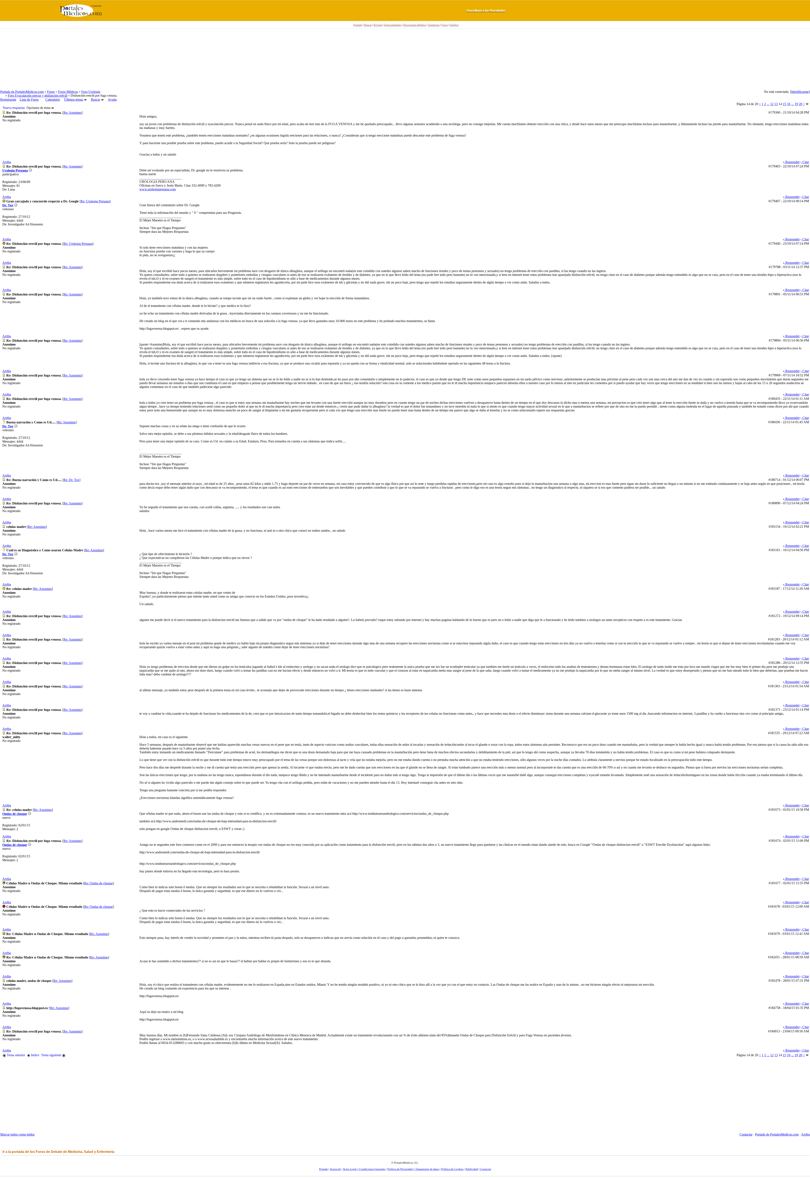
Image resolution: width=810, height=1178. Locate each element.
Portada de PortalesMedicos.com (22, 92)
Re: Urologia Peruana (95, 201)
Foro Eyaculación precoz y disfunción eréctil (37, 95)
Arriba (6, 162)
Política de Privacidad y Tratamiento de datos (413, 1169)
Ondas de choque (14, 814)
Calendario (52, 99)
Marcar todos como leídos (17, 1134)
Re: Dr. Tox (71, 480)
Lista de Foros (29, 99)
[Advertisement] (405, 59)
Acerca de (335, 1169)
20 (800, 104)
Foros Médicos (68, 92)
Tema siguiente (51, 1055)
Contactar (746, 1134)
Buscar (95, 99)
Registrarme (8, 99)
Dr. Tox (7, 205)
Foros (51, 92)
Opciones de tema (39, 108)
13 (776, 104)
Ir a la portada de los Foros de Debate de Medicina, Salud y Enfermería (58, 1152)
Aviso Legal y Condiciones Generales (364, 1169)
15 (784, 104)
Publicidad (472, 1169)
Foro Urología (90, 92)
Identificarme (800, 92)
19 (796, 104)
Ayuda (112, 99)
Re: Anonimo (72, 112)
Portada (323, 1169)
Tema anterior (15, 1055)
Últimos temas (73, 99)
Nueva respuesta (14, 108)
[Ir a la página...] (807, 104)
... (768, 104)
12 (772, 104)
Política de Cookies (452, 1169)
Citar (805, 162)
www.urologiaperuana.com (157, 189)
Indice (34, 1055)
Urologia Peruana (15, 170)
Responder (792, 162)
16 (788, 104)
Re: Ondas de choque (98, 883)
